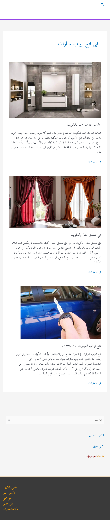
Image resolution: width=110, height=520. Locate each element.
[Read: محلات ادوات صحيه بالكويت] (55, 89)
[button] (55, 4)
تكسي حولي (98, 446)
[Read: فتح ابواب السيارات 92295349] (61, 312)
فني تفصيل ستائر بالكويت (86, 235)
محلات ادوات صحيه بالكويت (84, 125)
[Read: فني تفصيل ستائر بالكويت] (55, 201)
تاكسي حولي (9, 492)
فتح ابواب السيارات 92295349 (81, 346)
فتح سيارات (90, 456)
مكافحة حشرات (10, 509)
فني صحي (7, 498)
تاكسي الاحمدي (96, 435)
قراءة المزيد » (94, 161)
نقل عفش (8, 503)
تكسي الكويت (10, 487)
